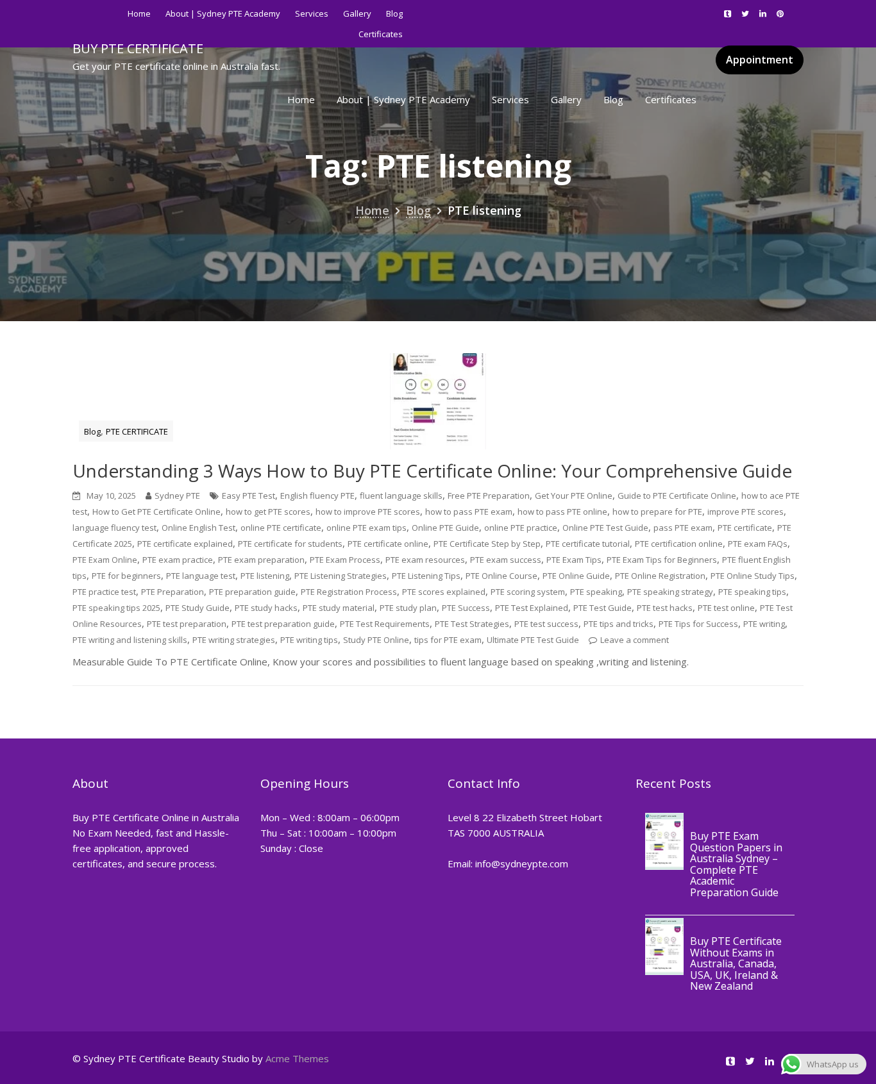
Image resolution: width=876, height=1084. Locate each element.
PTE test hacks (665, 607)
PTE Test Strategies (472, 624)
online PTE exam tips (366, 527)
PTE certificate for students (290, 543)
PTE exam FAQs (758, 543)
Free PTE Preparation (489, 495)
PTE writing (764, 624)
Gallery (357, 13)
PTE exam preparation (261, 559)
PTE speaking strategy (670, 591)
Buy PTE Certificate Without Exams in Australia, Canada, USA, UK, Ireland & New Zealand (736, 964)
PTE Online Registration (660, 575)
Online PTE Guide (445, 527)
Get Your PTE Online (573, 495)
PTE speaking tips (752, 591)
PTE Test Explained (531, 607)
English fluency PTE (317, 495)
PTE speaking (596, 591)
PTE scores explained (443, 591)
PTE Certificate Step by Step (487, 543)
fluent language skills (401, 495)
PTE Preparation (172, 591)
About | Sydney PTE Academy (222, 13)
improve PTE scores (745, 511)
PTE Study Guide (197, 607)
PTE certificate (745, 527)
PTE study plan (408, 607)
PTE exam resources (425, 559)
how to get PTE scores (268, 511)
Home (139, 13)
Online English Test (198, 527)
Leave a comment (634, 640)
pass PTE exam (682, 527)
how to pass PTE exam (468, 511)
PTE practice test (104, 591)
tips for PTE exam (448, 640)
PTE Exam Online (104, 559)
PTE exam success (505, 559)
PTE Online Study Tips (753, 575)
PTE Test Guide (602, 607)
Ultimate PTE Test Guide (533, 640)
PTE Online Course (501, 575)
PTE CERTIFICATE (137, 431)
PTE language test (200, 575)
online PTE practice (520, 527)
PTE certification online (679, 543)
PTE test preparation (186, 624)
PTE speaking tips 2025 (116, 607)
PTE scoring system (528, 591)
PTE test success (546, 624)
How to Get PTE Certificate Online (156, 511)
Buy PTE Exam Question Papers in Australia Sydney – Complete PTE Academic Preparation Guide (736, 864)
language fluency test (114, 527)
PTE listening (264, 575)
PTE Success (466, 607)
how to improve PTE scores (368, 511)
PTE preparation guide (252, 591)
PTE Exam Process (345, 559)
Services (311, 13)
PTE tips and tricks (618, 624)
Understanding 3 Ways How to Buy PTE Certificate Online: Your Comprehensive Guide (432, 470)
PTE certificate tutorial (588, 543)
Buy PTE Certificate (137, 48)
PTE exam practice (177, 559)
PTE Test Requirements (385, 624)
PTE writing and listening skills (129, 640)
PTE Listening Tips (426, 575)
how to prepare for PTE (657, 511)
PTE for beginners (126, 575)
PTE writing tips (309, 640)
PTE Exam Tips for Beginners (662, 559)
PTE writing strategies (233, 640)
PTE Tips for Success (698, 624)
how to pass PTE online (562, 511)
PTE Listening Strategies (340, 575)
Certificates (670, 99)
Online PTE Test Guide (605, 527)
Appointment (759, 60)
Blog (394, 13)
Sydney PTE (177, 495)
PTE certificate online (388, 543)
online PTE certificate (280, 527)
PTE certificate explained (185, 543)
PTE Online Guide (576, 575)
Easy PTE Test (248, 495)
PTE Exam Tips (574, 559)
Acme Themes (297, 1058)
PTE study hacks (266, 607)
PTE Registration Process (349, 591)
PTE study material (339, 607)
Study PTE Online (376, 640)
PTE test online (726, 607)
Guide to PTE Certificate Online (677, 495)
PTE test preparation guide (283, 624)
